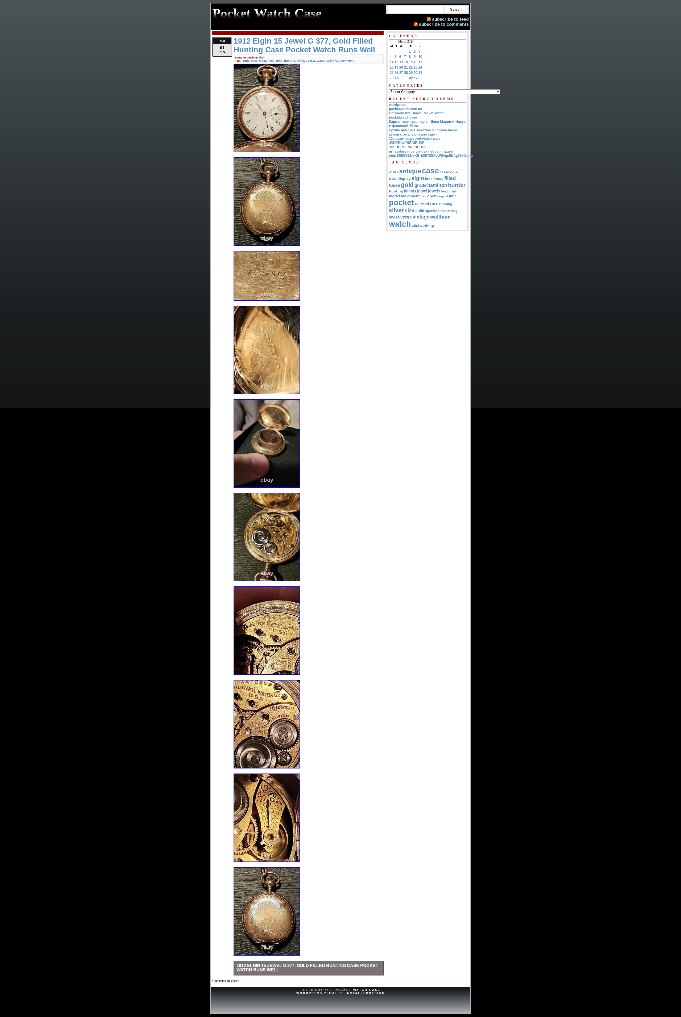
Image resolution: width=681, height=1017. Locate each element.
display (404, 178)
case (254, 60)
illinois (410, 191)
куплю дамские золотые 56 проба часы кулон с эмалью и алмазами (423, 132)
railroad (422, 203)
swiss (394, 217)
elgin (262, 57)
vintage (421, 217)
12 (396, 62)
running (445, 204)
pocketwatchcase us (405, 109)
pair (452, 196)
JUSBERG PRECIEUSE (408, 147)
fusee (394, 185)
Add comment (345, 60)
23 (415, 67)
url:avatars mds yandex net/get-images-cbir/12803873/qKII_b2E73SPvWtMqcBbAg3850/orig (431, 153)
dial (393, 178)
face (429, 179)
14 (406, 62)
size (409, 210)
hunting (289, 60)
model (394, 196)
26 (396, 73)
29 (411, 73)
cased (444, 172)
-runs (246, 60)
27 (401, 73)
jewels (434, 190)
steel (441, 211)
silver (396, 210)
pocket (310, 60)
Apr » (413, 78)
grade (420, 185)
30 (415, 73)
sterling (451, 211)
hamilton (437, 185)
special (431, 211)
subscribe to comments (444, 24)
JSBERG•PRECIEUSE (407, 143)
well (330, 60)
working (427, 226)
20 (401, 67)
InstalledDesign (365, 993)
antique (410, 171)
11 (391, 62)
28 (406, 73)
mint (455, 191)
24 (420, 67)
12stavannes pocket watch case (414, 139)
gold (279, 60)
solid (419, 210)
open (432, 196)
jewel (300, 60)
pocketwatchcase (403, 117)
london (446, 191)
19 (396, 67)
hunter (457, 185)
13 (401, 62)
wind (415, 226)
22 (411, 67)
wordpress (397, 105)
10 (420, 57)
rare (434, 203)
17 (420, 62)
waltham (440, 217)
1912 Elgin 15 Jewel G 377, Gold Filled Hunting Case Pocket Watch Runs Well (307, 967)
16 (415, 62)
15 (411, 62)
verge (406, 217)
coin (454, 172)
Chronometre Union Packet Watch (417, 113)
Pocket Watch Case (357, 989)
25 (391, 73)
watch (321, 60)
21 (406, 67)
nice (423, 196)
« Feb (394, 78)
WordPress (309, 993)
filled (271, 60)
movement (410, 196)
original (442, 196)
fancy (438, 178)
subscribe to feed (450, 19)
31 (420, 73)
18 (391, 67)
